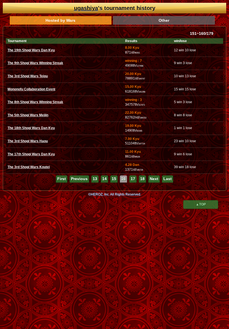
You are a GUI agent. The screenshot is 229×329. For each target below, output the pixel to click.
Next (154, 178)
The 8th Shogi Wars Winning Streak (35, 102)
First (61, 178)
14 (104, 178)
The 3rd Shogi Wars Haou (28, 141)
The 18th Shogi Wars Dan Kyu (31, 128)
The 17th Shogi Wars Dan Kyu (31, 154)
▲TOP (201, 204)
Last (167, 178)
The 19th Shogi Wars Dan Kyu (31, 50)
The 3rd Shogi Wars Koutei (29, 167)
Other (164, 20)
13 (95, 178)
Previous (79, 178)
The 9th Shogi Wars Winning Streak (35, 63)
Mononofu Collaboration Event (31, 89)
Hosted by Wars (60, 20)
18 (142, 178)
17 (133, 178)
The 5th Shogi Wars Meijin (28, 115)
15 (114, 178)
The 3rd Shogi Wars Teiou (28, 76)
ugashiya (86, 8)
